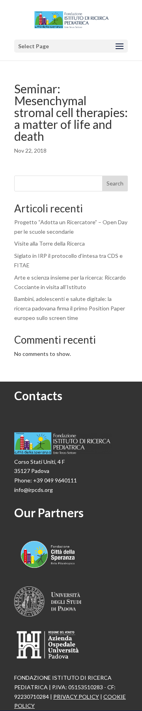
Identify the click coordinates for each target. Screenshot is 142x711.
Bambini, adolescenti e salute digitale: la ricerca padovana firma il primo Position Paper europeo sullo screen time (69, 308)
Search (114, 183)
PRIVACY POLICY (76, 696)
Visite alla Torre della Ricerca (49, 243)
